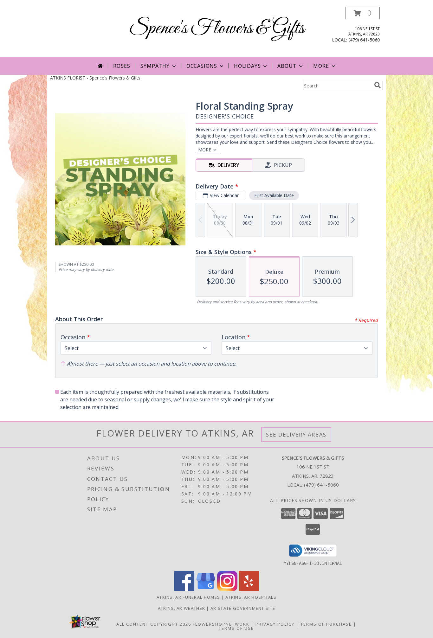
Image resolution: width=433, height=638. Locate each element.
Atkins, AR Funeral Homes (188, 597)
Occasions (201, 65)
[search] (377, 85)
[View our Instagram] (227, 589)
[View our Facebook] (184, 589)
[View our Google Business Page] (206, 589)
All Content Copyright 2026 (153, 624)
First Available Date (274, 195)
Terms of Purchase (326, 624)
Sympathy (154, 65)
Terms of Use (236, 628)
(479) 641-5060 (364, 40)
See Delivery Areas (296, 434)
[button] (363, 13)
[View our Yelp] (249, 589)
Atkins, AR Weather (181, 608)
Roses (121, 65)
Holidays (247, 65)
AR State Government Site (242, 608)
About (286, 65)
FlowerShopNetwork (221, 624)
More (321, 65)
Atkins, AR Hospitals (250, 597)
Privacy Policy (274, 624)
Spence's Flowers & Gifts (216, 28)
